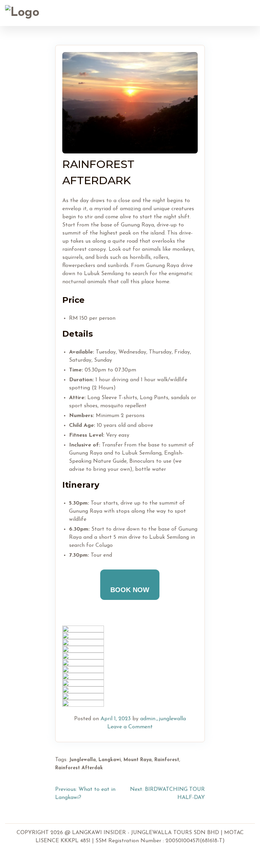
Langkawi (110, 759)
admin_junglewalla (163, 719)
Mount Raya (138, 759)
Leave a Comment (130, 727)
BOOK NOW (129, 589)
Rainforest (166, 759)
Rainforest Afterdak (79, 768)
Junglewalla (82, 759)
